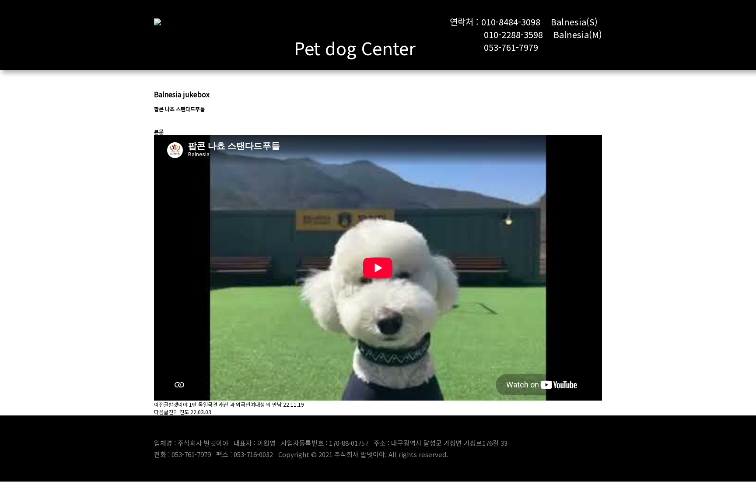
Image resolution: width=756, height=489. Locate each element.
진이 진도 (178, 411)
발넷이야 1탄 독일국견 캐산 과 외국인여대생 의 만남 (225, 404)
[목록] (158, 120)
